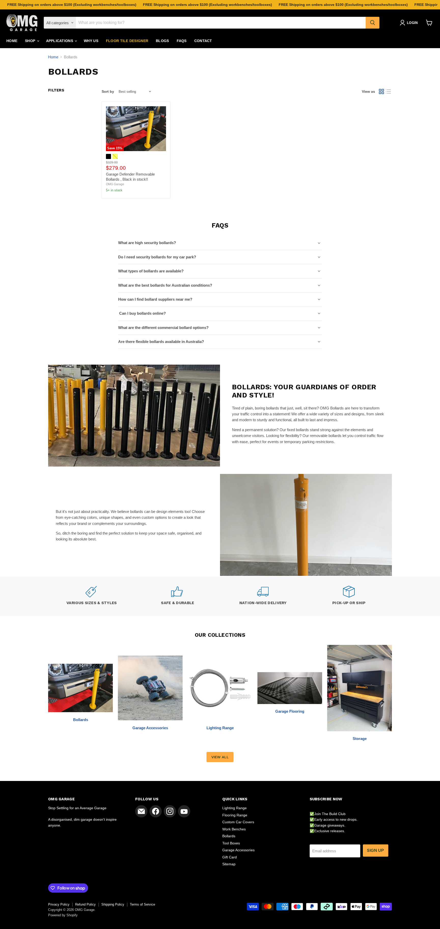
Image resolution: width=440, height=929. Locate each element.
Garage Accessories (238, 850)
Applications (60, 41)
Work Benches (234, 829)
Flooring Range (234, 815)
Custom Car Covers (238, 822)
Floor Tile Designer (127, 41)
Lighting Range (234, 808)
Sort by (108, 91)
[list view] (388, 91)
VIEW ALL (220, 757)
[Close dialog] (113, 856)
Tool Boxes (231, 843)
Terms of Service (142, 904)
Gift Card (229, 857)
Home (11, 41)
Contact (203, 41)
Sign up (375, 850)
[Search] (372, 23)
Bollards (228, 836)
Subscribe (62, 909)
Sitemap (229, 864)
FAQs (182, 41)
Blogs (162, 41)
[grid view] (381, 91)
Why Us (91, 41)
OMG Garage (115, 184)
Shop (30, 41)
